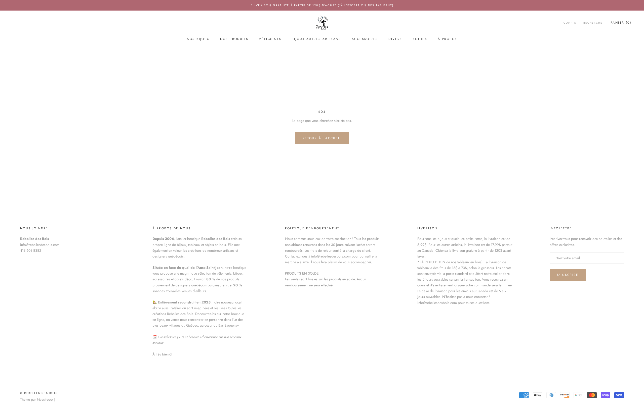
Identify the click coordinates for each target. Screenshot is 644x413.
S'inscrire (567, 275)
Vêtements (270, 39)
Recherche (592, 23)
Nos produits (234, 39)
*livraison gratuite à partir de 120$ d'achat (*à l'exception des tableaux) (322, 5)
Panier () (621, 23)
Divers (395, 39)
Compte (570, 23)
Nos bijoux (198, 39)
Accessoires (365, 39)
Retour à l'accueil (322, 138)
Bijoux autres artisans (316, 39)
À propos (447, 39)
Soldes (420, 39)
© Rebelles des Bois (39, 393)
